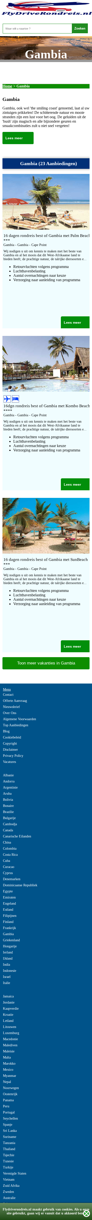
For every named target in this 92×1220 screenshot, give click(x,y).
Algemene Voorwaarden (19, 719)
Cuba (6, 861)
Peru (6, 1106)
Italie (6, 983)
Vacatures (9, 762)
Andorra (8, 781)
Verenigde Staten (14, 1173)
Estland (8, 909)
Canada (8, 830)
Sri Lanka (10, 1131)
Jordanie (8, 1002)
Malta (7, 1057)
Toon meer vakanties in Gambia (46, 663)
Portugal (9, 1112)
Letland (8, 1021)
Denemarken (11, 879)
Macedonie (10, 1039)
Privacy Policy (13, 756)
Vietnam (8, 1179)
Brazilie (8, 812)
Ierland (8, 952)
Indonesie (9, 971)
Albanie (8, 775)
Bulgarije (9, 818)
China (7, 842)
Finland (8, 922)
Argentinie (10, 787)
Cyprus (8, 873)
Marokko (9, 1063)
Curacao (8, 867)
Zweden (8, 1192)
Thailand (9, 1149)
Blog (6, 731)
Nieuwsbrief (11, 707)
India (6, 964)
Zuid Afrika (11, 1186)
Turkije (8, 1167)
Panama (8, 1100)
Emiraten (9, 897)
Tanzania (9, 1143)
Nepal (7, 1082)
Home (7, 86)
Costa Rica (10, 854)
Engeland (9, 903)
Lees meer (14, 138)
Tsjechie (8, 1155)
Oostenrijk (10, 1094)
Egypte (8, 891)
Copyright (10, 743)
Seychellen (10, 1118)
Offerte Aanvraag (15, 701)
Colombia (9, 848)
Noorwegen (11, 1088)
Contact (8, 694)
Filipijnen (9, 916)
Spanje (7, 1124)
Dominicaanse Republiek (20, 885)
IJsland (8, 958)
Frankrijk (9, 928)
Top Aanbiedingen (15, 725)
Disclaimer (10, 749)
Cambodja (10, 824)
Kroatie (8, 1015)
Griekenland (11, 940)
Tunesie (8, 1161)
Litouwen (9, 1027)
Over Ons (9, 713)
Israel (7, 977)
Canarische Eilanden (17, 836)
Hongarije (10, 946)
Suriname (9, 1137)
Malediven (10, 1045)
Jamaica (8, 996)
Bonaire (8, 806)
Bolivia (8, 800)
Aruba (7, 793)
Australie (9, 1198)
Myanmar (9, 1076)
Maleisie (8, 1051)
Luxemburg (11, 1033)
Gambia (8, 934)
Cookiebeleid (12, 737)
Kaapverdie (11, 1008)
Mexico (8, 1069)
